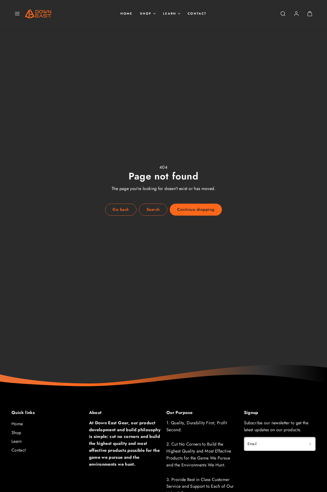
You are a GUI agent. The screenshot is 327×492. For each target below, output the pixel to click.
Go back (121, 209)
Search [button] (153, 209)
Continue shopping (195, 209)
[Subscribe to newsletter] (310, 444)
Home (126, 13)
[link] (296, 13)
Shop (16, 433)
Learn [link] (169, 13)
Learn (16, 441)
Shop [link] (145, 13)
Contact (197, 13)
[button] (17, 13)
